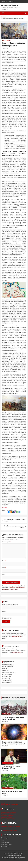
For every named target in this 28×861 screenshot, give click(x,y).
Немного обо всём (7, 672)
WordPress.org (5, 846)
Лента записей (5, 842)
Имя (3, 561)
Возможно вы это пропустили (13, 698)
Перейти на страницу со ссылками (10, 826)
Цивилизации (6, 682)
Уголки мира (5, 680)
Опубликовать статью (8, 857)
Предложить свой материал (8, 814)
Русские (4, 678)
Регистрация (4, 838)
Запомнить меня (8, 618)
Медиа (4, 670)
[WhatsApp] (17, 512)
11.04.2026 (5, 795)
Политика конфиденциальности (13, 855)
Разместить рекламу (6, 817)
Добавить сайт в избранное (8, 812)
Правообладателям (20, 857)
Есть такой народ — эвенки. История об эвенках (14, 520)
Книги (3, 668)
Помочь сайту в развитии (8, 819)
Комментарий (6, 542)
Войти (6, 621)
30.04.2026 (5, 745)
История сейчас (6, 664)
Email (4, 567)
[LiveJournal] (13, 512)
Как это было (6, 40)
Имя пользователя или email (10, 604)
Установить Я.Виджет (7, 815)
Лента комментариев (6, 844)
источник (4, 507)
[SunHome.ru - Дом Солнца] (9, 830)
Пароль (4, 611)
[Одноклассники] (11, 512)
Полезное (5, 676)
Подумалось (5, 674)
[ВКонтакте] (8, 512)
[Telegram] (19, 512)
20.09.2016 (5, 48)
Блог (17, 859)
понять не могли (16, 636)
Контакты (21, 859)
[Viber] (15, 512)
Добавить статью (9, 804)
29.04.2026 (5, 770)
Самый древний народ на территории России (14, 526)
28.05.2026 (5, 721)
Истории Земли (10, 5)
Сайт (3, 574)
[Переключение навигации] (3, 13)
